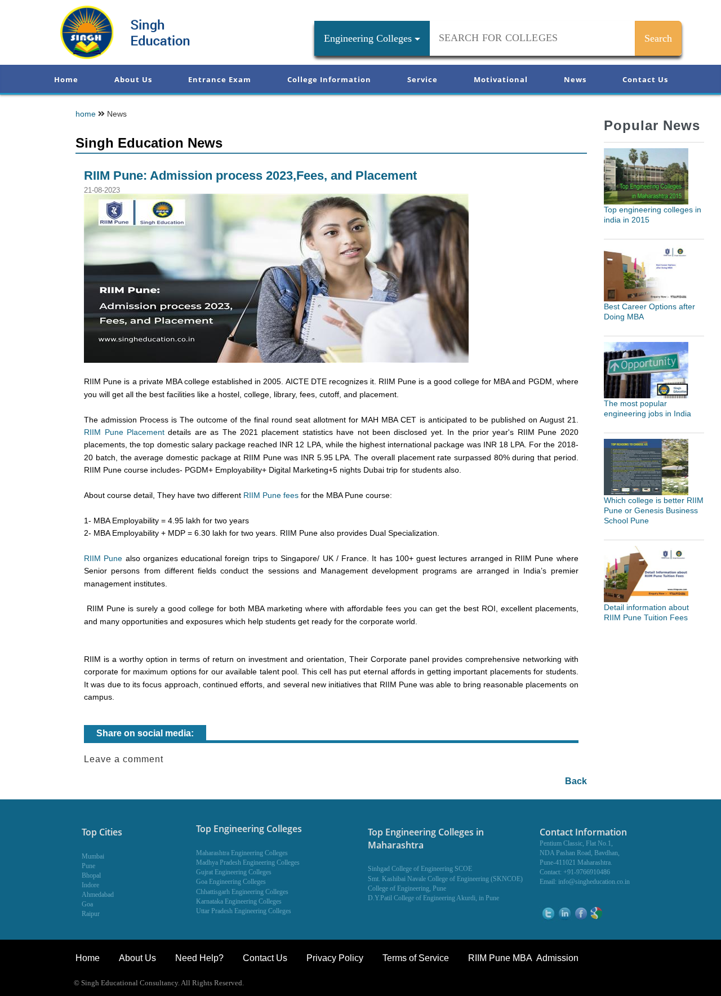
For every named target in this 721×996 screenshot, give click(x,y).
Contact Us (645, 79)
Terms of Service (415, 958)
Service (422, 79)
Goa (87, 904)
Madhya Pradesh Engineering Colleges (248, 862)
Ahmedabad (98, 895)
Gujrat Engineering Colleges (234, 872)
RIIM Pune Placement (124, 432)
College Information (329, 79)
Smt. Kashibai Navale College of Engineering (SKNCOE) (445, 879)
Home (66, 79)
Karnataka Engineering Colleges (239, 901)
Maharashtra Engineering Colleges (242, 853)
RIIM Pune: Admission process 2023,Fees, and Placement (250, 175)
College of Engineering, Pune (407, 888)
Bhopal (91, 875)
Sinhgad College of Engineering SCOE (420, 869)
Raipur (91, 914)
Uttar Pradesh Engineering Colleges (243, 911)
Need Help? (200, 958)
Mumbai (93, 856)
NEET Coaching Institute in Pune (577, 984)
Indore (90, 885)
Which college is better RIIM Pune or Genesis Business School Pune (654, 510)
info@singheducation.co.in (594, 882)
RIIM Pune (103, 558)
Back (576, 781)
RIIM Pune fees (271, 495)
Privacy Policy (334, 958)
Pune (88, 866)
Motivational (501, 79)
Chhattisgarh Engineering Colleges (242, 892)
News (575, 79)
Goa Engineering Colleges (231, 882)
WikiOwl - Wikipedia (675, 984)
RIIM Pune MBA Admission (523, 958)
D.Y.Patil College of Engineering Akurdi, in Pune (433, 898)
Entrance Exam (219, 79)
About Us (133, 79)
